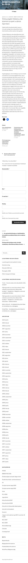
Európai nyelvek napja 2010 (9, 488)
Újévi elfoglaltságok (6, 127)
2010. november (6, 370)
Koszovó (4, 512)
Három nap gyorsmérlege (8, 274)
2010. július (5, 379)
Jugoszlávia (5, 497)
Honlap (4, 204)
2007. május (5, 458)
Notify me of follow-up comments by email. (13, 213)
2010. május (5, 385)
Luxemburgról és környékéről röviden (11, 262)
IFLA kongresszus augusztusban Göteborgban (6, 141)
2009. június (5, 402)
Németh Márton (18, 16)
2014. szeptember (6, 337)
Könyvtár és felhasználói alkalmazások (11, 506)
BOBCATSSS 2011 (6, 473)
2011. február (5, 367)
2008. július (5, 429)
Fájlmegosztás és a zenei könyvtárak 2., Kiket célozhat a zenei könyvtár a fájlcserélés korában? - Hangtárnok (13, 289)
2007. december (6, 441)
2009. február (5, 408)
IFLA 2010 (4, 494)
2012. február (5, 349)
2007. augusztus (6, 453)
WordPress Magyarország (8, 549)
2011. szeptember (6, 352)
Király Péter (5, 309)
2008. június (5, 432)
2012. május (5, 346)
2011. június (5, 358)
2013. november (6, 340)
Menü (14, 11)
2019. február (5, 323)
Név (3, 189)
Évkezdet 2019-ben (7, 268)
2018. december (6, 325)
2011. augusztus (6, 355)
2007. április (5, 461)
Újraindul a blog (6, 265)
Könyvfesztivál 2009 (7, 503)
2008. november (6, 417)
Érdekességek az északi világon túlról (11, 476)
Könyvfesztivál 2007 (7, 500)
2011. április (5, 361)
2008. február (5, 438)
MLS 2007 (4, 519)
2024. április (5, 320)
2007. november (6, 444)
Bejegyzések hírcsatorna (8, 543)
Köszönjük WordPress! (7, 559)
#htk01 (4, 470)
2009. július (5, 399)
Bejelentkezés (5, 540)
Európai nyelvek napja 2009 (9, 485)
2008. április (5, 435)
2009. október (5, 393)
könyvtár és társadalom (8, 509)
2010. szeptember (6, 373)
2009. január (5, 411)
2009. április (5, 405)
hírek (3, 491)
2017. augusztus (6, 328)
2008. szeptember (7, 423)
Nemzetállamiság (6, 525)
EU (3, 482)
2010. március (5, 388)
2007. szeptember (6, 450)
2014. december (6, 334)
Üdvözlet (4, 528)
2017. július (5, 331)
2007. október (5, 447)
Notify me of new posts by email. (10, 218)
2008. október (5, 420)
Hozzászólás (5, 169)
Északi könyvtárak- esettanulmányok (11, 479)
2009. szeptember (7, 396)
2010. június (5, 382)
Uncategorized (6, 531)
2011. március (5, 364)
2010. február (5, 390)
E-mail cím (5, 196)
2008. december (6, 414)
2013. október (5, 343)
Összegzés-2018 (6, 271)
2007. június (5, 456)
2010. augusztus (6, 376)
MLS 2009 (5, 522)
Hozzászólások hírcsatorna (9, 546)
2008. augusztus (6, 426)
